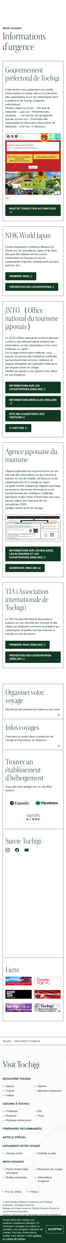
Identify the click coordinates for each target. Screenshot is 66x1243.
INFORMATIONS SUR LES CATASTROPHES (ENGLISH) (25, 387)
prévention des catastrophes (30, 287)
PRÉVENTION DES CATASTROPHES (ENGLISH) (30, 657)
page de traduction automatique (32, 208)
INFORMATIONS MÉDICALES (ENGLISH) (33, 400)
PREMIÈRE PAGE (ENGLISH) (26, 644)
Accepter (54, 1229)
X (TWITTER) (16, 428)
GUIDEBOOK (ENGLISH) (23, 568)
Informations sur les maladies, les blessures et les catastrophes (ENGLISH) (31, 554)
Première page (19, 276)
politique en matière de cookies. (22, 1237)
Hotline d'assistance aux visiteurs (26, 415)
